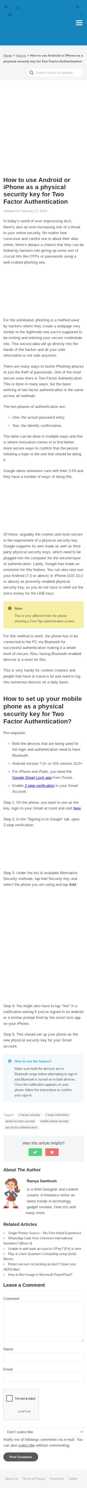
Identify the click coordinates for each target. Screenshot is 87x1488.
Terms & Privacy (34, 1478)
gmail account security (20, 1121)
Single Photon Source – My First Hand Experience (44, 1233)
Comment (11, 1299)
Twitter (73, 1478)
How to (21, 55)
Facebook (57, 1478)
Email (8, 1369)
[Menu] (79, 22)
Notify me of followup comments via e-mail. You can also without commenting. (43, 1442)
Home (7, 55)
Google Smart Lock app (32, 778)
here (77, 808)
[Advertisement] (43, 126)
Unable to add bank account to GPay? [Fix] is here (44, 1249)
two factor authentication (21, 1127)
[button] (35, 1152)
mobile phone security (54, 1121)
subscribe (27, 1445)
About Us (11, 1478)
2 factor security (29, 1115)
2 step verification (39, 786)
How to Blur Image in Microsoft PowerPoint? (40, 1274)
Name (8, 1349)
